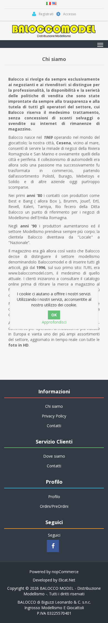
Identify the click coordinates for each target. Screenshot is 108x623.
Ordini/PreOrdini (54, 506)
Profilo (54, 496)
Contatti (54, 425)
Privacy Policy (54, 416)
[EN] (54, 3)
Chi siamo (54, 406)
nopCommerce (65, 571)
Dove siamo (54, 456)
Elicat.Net (66, 580)
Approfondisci (54, 322)
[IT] (48, 3)
